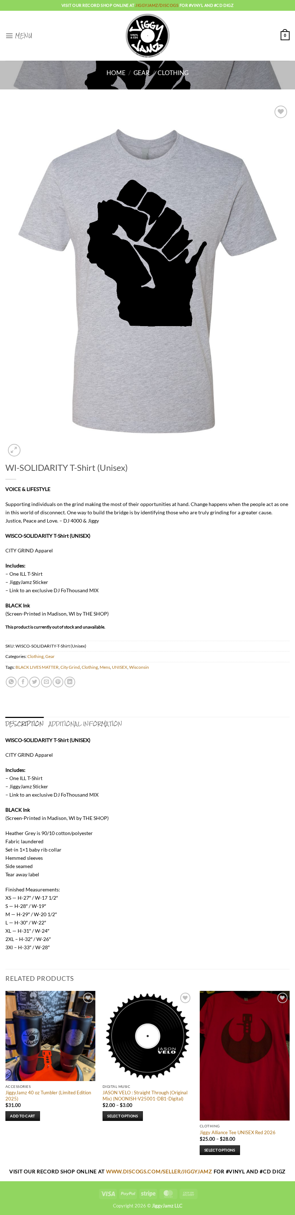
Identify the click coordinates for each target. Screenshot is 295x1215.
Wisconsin (139, 667)
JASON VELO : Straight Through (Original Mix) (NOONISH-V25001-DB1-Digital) (145, 1096)
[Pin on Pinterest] (58, 682)
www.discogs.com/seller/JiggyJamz (160, 1171)
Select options (122, 1116)
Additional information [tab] (85, 724)
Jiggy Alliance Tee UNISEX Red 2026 (238, 1132)
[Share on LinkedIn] (69, 682)
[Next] (289, 1079)
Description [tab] (24, 724)
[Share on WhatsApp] (11, 682)
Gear (141, 72)
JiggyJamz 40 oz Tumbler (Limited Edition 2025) (48, 1096)
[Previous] (5, 1079)
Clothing (173, 72)
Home (116, 72)
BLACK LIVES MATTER (37, 667)
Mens (105, 667)
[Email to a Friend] (46, 682)
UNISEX (119, 667)
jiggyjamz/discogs (157, 5)
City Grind (70, 667)
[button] (18, 35)
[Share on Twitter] (34, 682)
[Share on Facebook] (23, 682)
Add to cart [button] (22, 1116)
